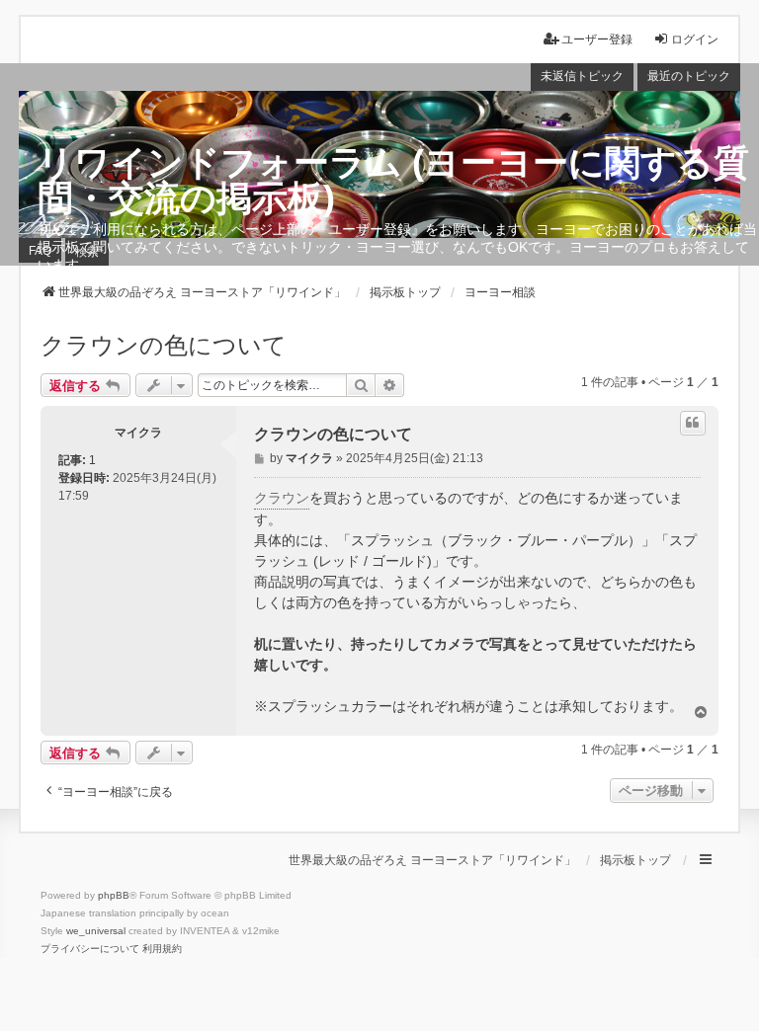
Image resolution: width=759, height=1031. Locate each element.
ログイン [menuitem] (694, 39)
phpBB (113, 895)
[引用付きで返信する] (693, 423)
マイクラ (138, 432)
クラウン (281, 498)
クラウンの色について (164, 345)
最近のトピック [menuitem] (688, 76)
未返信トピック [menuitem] (582, 76)
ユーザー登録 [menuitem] (596, 39)
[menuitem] (90, 949)
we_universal (96, 930)
